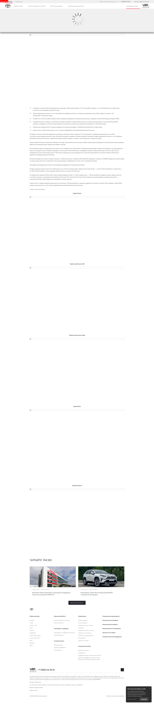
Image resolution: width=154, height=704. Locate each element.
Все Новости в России (77, 603)
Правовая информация (35, 682)
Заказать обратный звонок (141, 1)
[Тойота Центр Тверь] (145, 6)
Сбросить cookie (33, 690)
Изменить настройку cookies (36, 687)
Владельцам (19, 1)
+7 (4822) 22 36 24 (125, 1)
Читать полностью (132, 699)
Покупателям (8, 1)
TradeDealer (121, 696)
